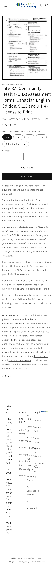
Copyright (37, 420)
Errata (30, 501)
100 (7, 137)
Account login (30, 439)
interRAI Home (22, 432)
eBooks (22, 447)
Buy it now (27, 176)
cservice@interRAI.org (20, 360)
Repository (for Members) (22, 465)
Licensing (22, 440)
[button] (6, 5)
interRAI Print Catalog (25, 558)
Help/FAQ (30, 448)
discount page (41, 356)
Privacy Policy (37, 429)
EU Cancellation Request (30, 491)
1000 (41, 137)
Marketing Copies (30, 478)
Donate (22, 475)
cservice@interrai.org (13, 288)
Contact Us (30, 428)
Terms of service (38, 562)
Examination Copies (30, 467)
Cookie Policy (37, 440)
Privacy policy (23, 562)
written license (37, 327)
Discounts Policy (30, 457)
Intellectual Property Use (37, 467)
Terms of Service (37, 452)
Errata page (12, 343)
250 (18, 137)
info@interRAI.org (29, 303)
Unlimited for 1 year (15, 144)
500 (29, 137)
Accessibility (30, 508)
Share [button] (8, 375)
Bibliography (22, 454)
